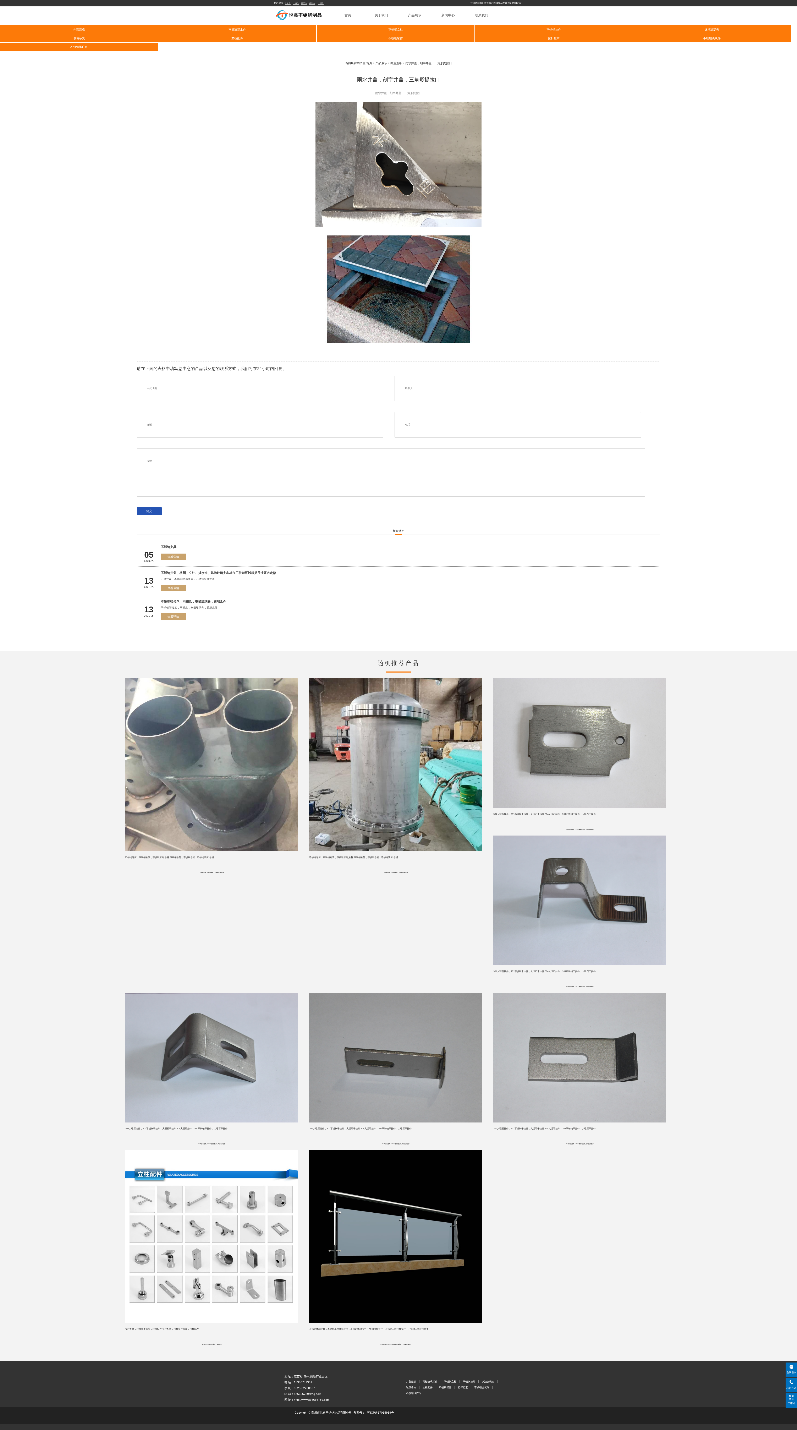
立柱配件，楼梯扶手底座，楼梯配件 (212, 1344)
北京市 (288, 3)
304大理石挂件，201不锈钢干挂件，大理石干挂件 (580, 829)
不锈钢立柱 (395, 29)
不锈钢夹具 (168, 547)
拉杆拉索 (554, 38)
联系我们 (481, 15)
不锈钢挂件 (553, 29)
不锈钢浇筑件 (712, 38)
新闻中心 (448, 15)
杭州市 (312, 3)
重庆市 (304, 3)
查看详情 (173, 557)
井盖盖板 (79, 29)
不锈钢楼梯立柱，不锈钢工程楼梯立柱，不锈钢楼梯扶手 (395, 1344)
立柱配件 (237, 38)
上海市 (296, 3)
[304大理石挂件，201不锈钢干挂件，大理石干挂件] (579, 678)
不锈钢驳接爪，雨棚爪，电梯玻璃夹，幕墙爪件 (193, 601)
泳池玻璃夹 (712, 29)
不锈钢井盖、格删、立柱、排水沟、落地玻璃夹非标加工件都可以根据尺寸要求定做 (218, 573)
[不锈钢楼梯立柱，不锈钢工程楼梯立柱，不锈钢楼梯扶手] (395, 1150)
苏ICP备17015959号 (380, 1412)
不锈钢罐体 (395, 38)
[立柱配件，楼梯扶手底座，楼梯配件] (211, 1150)
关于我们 (381, 15)
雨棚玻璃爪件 (237, 29)
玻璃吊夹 (79, 38)
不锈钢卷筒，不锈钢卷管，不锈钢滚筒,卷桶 (212, 872)
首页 (348, 15)
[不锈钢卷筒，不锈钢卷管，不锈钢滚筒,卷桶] (211, 678)
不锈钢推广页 (79, 47)
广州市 (321, 3)
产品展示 (414, 15)
